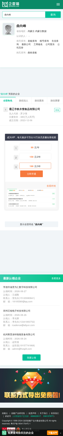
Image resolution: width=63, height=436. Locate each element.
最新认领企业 (12, 278)
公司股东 (50, 44)
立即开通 (31, 173)
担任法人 (23, 100)
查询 (53, 14)
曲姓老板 (32, 52)
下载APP (52, 432)
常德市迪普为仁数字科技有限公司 (20, 287)
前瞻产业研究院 (18, 413)
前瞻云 (5, 413)
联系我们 (55, 413)
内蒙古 (31, 31)
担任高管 (55, 100)
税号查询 (44, 40)
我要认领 (31, 357)
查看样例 (51, 185)
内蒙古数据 (41, 31)
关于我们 (43, 413)
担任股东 (39, 100)
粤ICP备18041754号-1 (21, 423)
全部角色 (7, 100)
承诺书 (8, 416)
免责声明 (32, 413)
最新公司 (26, 44)
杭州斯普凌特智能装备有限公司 (19, 334)
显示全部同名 (31, 224)
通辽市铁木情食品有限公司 (24, 109)
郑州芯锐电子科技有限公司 (16, 310)
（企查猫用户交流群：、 (27, 416)
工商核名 (38, 44)
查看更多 (56, 278)
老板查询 (32, 40)
